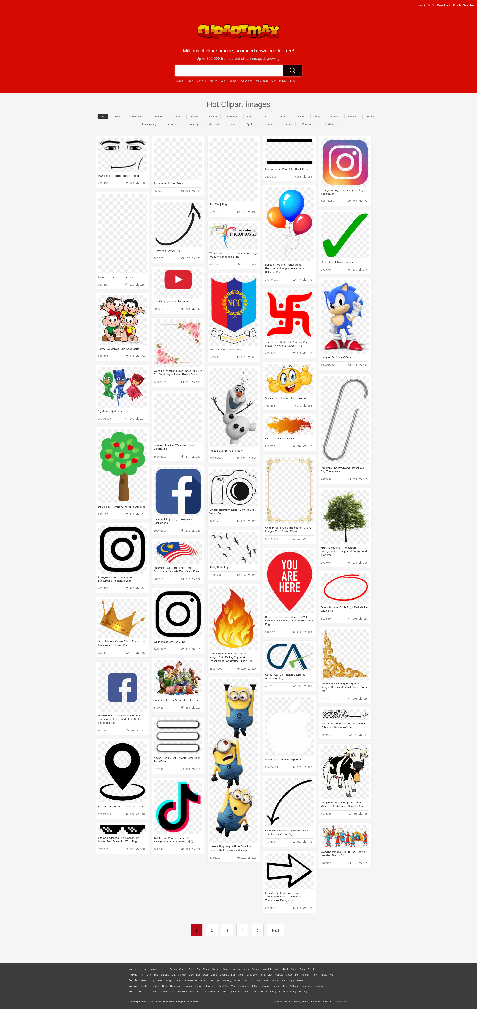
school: (133, 985)
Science (266, 986)
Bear (149, 975)
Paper (276, 986)
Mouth (274, 980)
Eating (272, 991)
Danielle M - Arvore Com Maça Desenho (122, 506)
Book (165, 986)
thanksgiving (148, 124)
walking (227, 980)
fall (265, 116)
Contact (315, 1001)
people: (133, 980)
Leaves (163, 969)
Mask (143, 980)
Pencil (198, 986)
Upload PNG (422, 5)
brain (233, 124)
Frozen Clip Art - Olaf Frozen (226, 450)
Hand (300, 980)
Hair (245, 980)
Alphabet (294, 986)
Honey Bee (251, 975)
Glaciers (216, 969)
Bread (282, 991)
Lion (270, 975)
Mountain (267, 969)
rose (190, 80)
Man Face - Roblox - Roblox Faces (118, 175)
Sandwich (210, 991)
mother (177, 980)
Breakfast (143, 991)
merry (213, 80)
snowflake (329, 124)
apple (250, 124)
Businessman (191, 980)
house (370, 116)
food (177, 116)
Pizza (264, 991)
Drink (172, 991)
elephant (269, 124)
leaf (223, 80)
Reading (188, 986)
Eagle (214, 975)
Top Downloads (441, 5)
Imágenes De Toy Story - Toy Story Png (177, 699)
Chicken (182, 975)
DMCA (327, 1001)
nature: (133, 969)
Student (145, 986)
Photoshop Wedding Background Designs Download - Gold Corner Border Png (345, 687)
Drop (302, 969)
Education (209, 986)
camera (201, 80)
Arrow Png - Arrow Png (167, 250)
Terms (288, 1001)
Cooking (291, 991)
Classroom (175, 986)
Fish (233, 975)
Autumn (153, 969)
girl (273, 80)
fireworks (172, 124)
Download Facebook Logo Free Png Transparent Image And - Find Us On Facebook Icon (120, 719)
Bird (156, 975)
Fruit (192, 991)
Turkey (323, 975)
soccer (233, 80)
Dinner (255, 991)
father (265, 980)
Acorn (143, 969)
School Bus (222, 986)
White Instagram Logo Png (169, 641)
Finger (291, 980)
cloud (179, 80)
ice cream (261, 80)
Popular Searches (464, 5)
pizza (282, 80)
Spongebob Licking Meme (169, 183)
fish (249, 116)
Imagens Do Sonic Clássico (337, 357)
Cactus (173, 969)
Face (282, 980)
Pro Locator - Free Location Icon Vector (121, 806)
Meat (199, 991)
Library (255, 986)
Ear (211, 980)
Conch (182, 969)
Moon (246, 969)
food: (132, 991)
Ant (142, 975)
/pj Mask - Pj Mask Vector (113, 411)
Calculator (307, 986)
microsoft (214, 124)
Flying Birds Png (219, 567)
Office (284, 986)
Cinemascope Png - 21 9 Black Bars (286, 168)
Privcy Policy (301, 1001)
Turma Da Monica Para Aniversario (118, 348)
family (168, 980)
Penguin (305, 975)
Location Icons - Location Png (115, 276)
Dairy (153, 991)
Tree (117, 116)
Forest (310, 969)
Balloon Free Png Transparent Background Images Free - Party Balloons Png (284, 268)
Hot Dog (302, 991)
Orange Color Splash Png (280, 438)
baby (317, 116)
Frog (240, 975)
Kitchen (245, 991)
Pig (296, 975)
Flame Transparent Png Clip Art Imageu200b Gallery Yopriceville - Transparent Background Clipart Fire (230, 657)
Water (278, 969)
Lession (319, 986)
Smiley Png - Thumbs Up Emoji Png (286, 398)
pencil (288, 124)
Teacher (155, 986)
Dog (198, 975)
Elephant (224, 975)
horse (334, 116)
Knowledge (244, 986)
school (213, 116)
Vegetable (234, 991)
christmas (136, 116)
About (278, 1001)
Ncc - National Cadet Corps (225, 349)
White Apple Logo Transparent (283, 759)
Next (275, 930)
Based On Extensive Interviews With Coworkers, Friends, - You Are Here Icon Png (289, 620)
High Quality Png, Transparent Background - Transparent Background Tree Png (344, 551)
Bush (285, 969)
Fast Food (182, 991)
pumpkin (307, 124)
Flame (206, 969)
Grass (226, 969)
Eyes (218, 980)
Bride (159, 980)
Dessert (163, 991)
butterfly (193, 124)
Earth (191, 969)
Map (233, 986)
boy (258, 980)
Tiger (315, 975)
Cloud (294, 969)
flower (300, 116)
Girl (251, 980)
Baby (151, 980)
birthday (232, 116)
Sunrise (256, 969)
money (281, 116)
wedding (158, 116)
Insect (262, 975)
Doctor (203, 980)
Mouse (289, 975)
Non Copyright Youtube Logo (171, 301)
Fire (198, 969)
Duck (205, 975)
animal (194, 116)
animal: (133, 974)
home (237, 980)
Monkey (279, 975)
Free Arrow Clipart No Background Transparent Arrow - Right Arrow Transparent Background (285, 897)
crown (352, 116)
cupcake (246, 80)
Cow (191, 975)
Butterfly (165, 975)
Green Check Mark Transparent (339, 262)
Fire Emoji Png (218, 204)
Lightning (236, 969)
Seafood (221, 991)
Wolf (332, 975)
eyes (292, 80)
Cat (173, 975)
